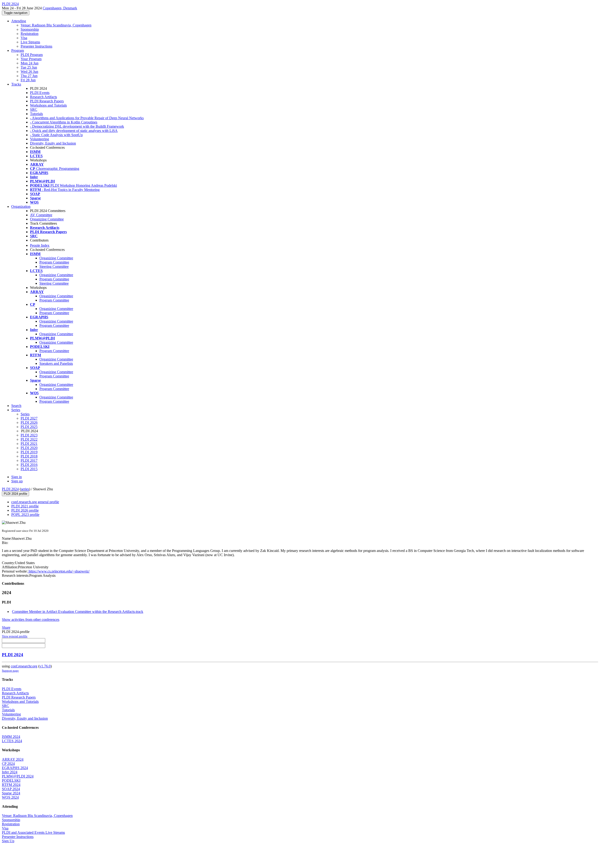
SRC (33, 110)
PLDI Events (39, 93)
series (25, 489)
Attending (18, 21)
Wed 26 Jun (29, 72)
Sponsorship (30, 29)
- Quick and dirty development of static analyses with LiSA (74, 131)
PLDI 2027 (29, 418)
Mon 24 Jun (29, 63)
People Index (39, 245)
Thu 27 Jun (29, 76)
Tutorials (36, 114)
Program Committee (54, 262)
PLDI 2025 (29, 427)
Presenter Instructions (36, 46)
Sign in (16, 477)
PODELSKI (11, 780)
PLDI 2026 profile (25, 510)
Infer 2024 (9, 772)
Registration (29, 34)
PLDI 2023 (29, 435)
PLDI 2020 (29, 448)
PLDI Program (32, 55)
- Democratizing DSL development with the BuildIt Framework (77, 126)
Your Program (31, 59)
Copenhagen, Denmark (60, 8)
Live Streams (30, 42)
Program (17, 50)
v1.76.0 (45, 666)
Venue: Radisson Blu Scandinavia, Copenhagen (56, 25)
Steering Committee (54, 266)
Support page (10, 670)
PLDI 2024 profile (15, 493)
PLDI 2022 (29, 439)
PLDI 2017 (29, 460)
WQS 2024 (10, 797)
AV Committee (41, 215)
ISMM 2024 (11, 737)
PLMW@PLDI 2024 (18, 776)
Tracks (16, 84)
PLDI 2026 (29, 422)
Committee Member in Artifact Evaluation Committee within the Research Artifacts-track (77, 612)
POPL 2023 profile (25, 515)
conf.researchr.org (24, 666)
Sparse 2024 (11, 793)
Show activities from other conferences (30, 620)
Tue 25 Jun (29, 67)
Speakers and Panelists (56, 363)
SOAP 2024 (11, 789)
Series (25, 414)
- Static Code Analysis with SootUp (56, 135)
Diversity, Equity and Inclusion (53, 143)
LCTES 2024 (12, 741)
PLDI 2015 (29, 469)
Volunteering (39, 139)
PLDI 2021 (29, 444)
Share (6, 627)
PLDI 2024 (10, 489)
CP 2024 (8, 764)
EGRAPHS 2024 (15, 768)
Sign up (17, 481)
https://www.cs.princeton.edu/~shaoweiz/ (59, 571)
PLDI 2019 (29, 452)
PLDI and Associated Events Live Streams (33, 832)
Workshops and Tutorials (48, 105)
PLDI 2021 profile (25, 506)
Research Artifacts (43, 97)
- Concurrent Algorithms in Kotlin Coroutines (63, 122)
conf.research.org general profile (35, 502)
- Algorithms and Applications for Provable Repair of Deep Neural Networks (87, 118)
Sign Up (8, 841)
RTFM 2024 (11, 785)
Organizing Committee (47, 219)
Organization (20, 206)
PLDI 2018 (29, 456)
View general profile (14, 636)
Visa (24, 38)
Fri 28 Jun (28, 80)
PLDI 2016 (29, 465)
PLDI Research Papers (47, 101)
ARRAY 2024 (12, 759)
